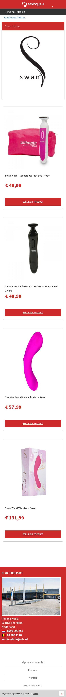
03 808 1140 (14, 635)
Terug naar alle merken (14, 17)
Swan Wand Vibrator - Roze (20, 508)
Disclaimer (33, 670)
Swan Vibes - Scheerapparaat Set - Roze (27, 175)
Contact (33, 677)
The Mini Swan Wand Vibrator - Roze (25, 397)
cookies (35, 693)
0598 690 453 (14, 631)
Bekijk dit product (33, 201)
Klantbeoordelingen (33, 685)
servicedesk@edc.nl (15, 639)
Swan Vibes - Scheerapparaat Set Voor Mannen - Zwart (31, 288)
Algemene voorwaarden (33, 662)
